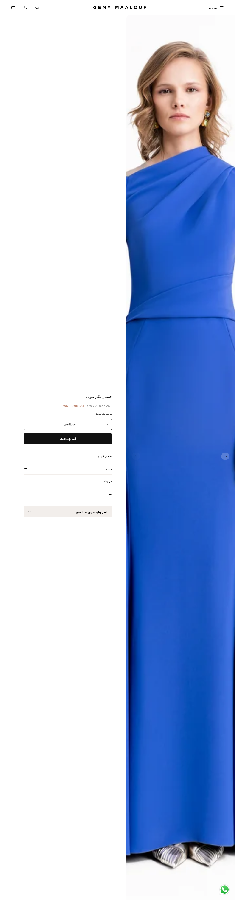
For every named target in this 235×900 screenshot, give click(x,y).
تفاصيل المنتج (105, 456)
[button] (225, 456)
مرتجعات (107, 481)
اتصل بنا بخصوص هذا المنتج (91, 512)
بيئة (110, 493)
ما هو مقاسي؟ (104, 413)
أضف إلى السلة (68, 439)
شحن (109, 468)
